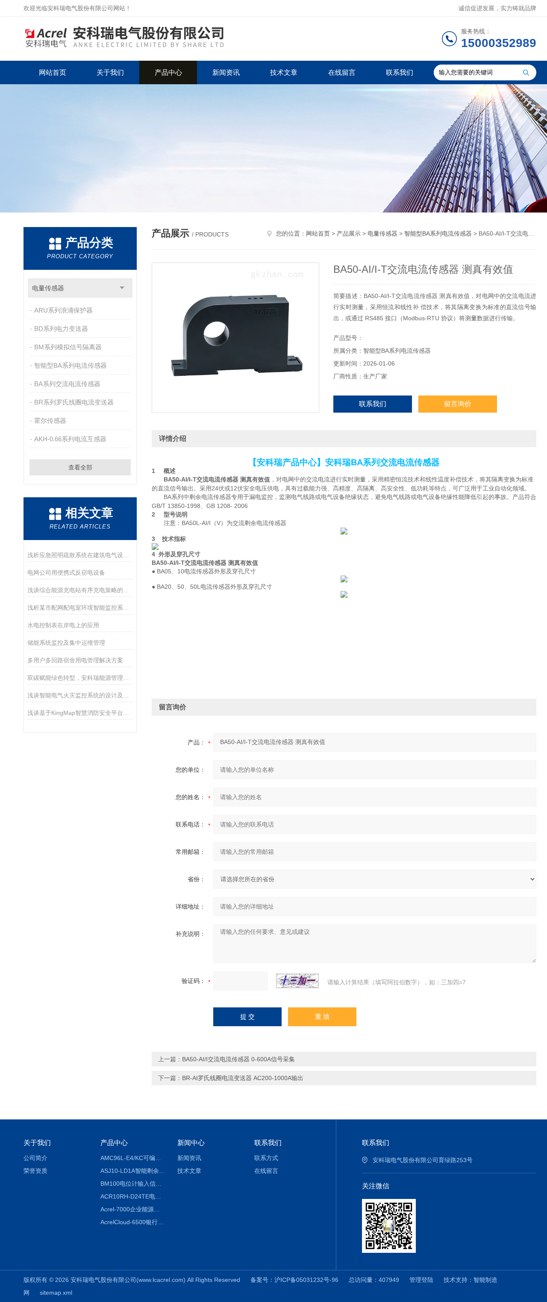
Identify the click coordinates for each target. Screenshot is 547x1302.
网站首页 (52, 72)
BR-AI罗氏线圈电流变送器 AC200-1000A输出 (242, 1078)
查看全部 (80, 467)
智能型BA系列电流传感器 (70, 365)
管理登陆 (421, 1279)
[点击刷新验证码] (297, 981)
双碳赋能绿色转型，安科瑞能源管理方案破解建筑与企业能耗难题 (80, 677)
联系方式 (266, 1157)
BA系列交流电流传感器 (67, 383)
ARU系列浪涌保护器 (63, 310)
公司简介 (35, 1157)
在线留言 (342, 72)
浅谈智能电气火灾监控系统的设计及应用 (80, 695)
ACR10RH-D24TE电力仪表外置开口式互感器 (132, 1196)
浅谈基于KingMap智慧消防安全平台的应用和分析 (80, 712)
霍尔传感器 (50, 420)
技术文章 (283, 72)
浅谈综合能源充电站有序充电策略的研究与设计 (80, 590)
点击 (122, 288)
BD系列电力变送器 (61, 328)
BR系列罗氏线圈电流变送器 (74, 402)
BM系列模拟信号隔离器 (68, 347)
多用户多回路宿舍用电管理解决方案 (75, 660)
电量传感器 (48, 288)
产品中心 (168, 72)
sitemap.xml (56, 1292)
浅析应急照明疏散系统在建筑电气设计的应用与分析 (80, 555)
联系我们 (399, 72)
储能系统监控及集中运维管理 (66, 642)
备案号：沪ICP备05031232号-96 (294, 1279)
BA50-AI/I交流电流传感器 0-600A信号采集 (238, 1059)
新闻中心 (191, 1142)
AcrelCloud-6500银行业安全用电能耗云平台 (132, 1222)
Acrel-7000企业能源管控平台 (132, 1209)
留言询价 (457, 403)
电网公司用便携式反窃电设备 (66, 572)
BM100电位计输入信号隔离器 (132, 1183)
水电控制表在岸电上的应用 (63, 625)
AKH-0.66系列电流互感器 (70, 439)
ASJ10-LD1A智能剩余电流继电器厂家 (132, 1170)
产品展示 (349, 233)
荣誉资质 (35, 1170)
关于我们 (110, 72)
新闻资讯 (226, 72)
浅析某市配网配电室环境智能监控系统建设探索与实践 (80, 607)
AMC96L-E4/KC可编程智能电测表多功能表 (132, 1157)
